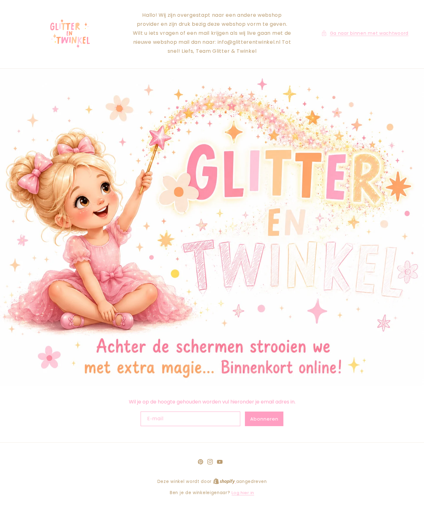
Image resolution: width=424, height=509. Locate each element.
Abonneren (264, 419)
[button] (364, 33)
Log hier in (243, 493)
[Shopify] (224, 481)
